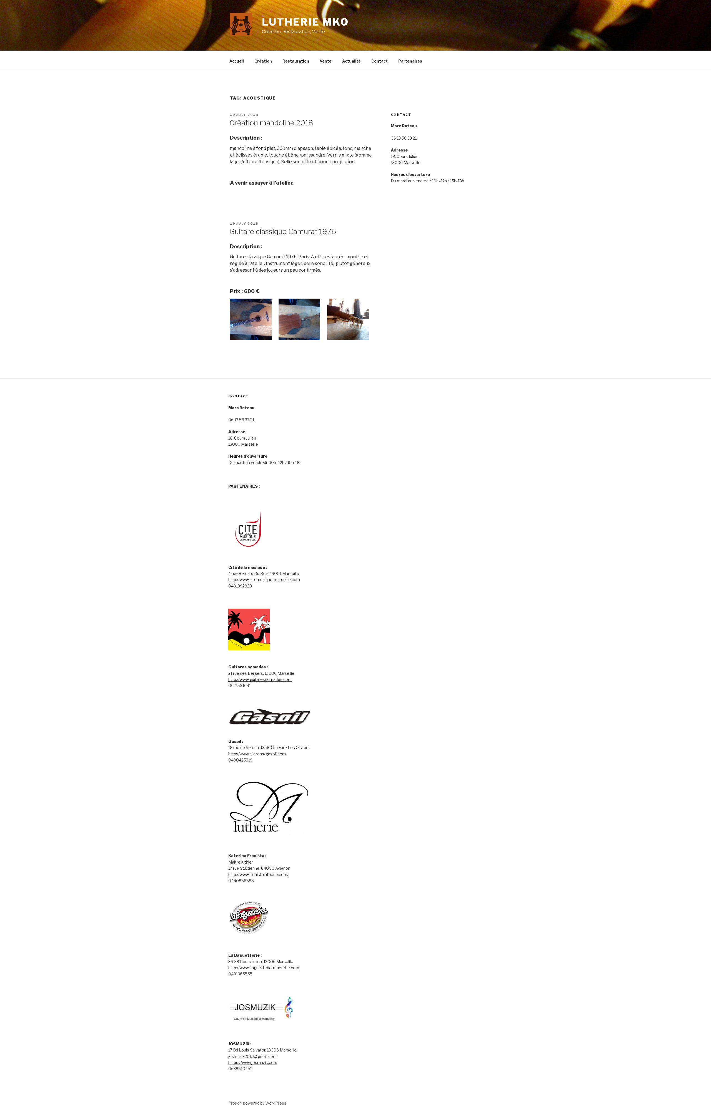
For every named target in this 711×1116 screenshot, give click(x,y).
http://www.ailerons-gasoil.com (257, 754)
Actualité (351, 61)
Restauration (295, 61)
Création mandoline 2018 (271, 122)
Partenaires (410, 61)
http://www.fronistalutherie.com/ (258, 874)
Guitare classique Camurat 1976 (282, 231)
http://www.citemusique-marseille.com (264, 579)
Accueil (236, 61)
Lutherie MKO (305, 22)
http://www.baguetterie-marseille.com (263, 967)
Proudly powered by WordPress (257, 1103)
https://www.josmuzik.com (252, 1062)
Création (263, 61)
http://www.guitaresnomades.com (260, 679)
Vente (326, 61)
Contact (379, 61)
